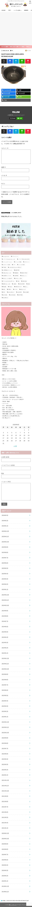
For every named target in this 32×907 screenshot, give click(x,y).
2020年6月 (5, 860)
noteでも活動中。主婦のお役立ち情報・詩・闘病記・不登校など (16, 46)
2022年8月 (5, 743)
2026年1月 (5, 526)
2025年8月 (5, 552)
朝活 (4, 289)
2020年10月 (5, 838)
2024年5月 (5, 632)
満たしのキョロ (12, 904)
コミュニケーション (7, 262)
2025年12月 (5, 531)
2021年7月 (5, 807)
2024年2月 (5, 648)
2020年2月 (5, 875)
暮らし (26, 286)
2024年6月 (5, 626)
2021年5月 (5, 817)
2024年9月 (5, 610)
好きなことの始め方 (7, 278)
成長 (29, 284)
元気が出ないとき (7, 272)
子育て (9, 10)
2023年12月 (5, 658)
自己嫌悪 (27, 292)
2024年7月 (5, 621)
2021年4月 (5, 822)
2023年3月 (5, 706)
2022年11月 (5, 727)
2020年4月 (5, 865)
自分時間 (19, 292)
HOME (3, 900)
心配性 (14, 284)
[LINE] (20, 118)
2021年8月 (5, 801)
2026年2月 (5, 520)
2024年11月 (5, 600)
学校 (18, 281)
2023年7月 (5, 685)
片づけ (15, 289)
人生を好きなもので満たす (15, 267)
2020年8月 (5, 849)
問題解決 (16, 272)
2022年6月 (5, 754)
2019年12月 (5, 886)
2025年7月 (5, 557)
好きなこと (24, 275)
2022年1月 (5, 775)
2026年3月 (5, 515)
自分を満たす (11, 292)
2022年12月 (5, 722)
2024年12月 (5, 595)
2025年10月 (5, 542)
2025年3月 (5, 579)
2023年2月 (5, 711)
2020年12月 (5, 833)
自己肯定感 (12, 295)
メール (4, 175)
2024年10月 (5, 605)
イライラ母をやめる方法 (23, 259)
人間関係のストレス (7, 270)
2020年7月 (5, 854)
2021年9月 (5, 796)
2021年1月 (5, 828)
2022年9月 (5, 738)
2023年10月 (5, 669)
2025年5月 (5, 568)
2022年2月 (5, 769)
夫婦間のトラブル (7, 275)
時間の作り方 (18, 286)
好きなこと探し (18, 278)
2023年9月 (5, 674)
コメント (4, 148)
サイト (3, 183)
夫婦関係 (16, 275)
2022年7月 (5, 748)
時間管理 (26, 10)
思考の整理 (22, 284)
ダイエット (27, 262)
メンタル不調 (21, 264)
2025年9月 (5, 547)
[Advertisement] (16, 29)
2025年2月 (5, 584)
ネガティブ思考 (6, 264)
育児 (4, 292)
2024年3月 (5, 642)
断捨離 (4, 286)
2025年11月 (5, 536)
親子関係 (20, 295)
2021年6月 (5, 812)
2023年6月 (5, 690)
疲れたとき (23, 289)
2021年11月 (5, 785)
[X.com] (12, 118)
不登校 (4, 267)
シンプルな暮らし (18, 10)
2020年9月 (5, 844)
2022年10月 (5, 732)
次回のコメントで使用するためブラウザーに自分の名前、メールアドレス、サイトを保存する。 (15, 194)
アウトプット (15, 256)
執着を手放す (24, 272)
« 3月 (15, 446)
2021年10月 (5, 791)
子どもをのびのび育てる (8, 281)
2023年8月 (5, 679)
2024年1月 (5, 653)
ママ (14, 264)
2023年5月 (5, 695)
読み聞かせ (5, 297)
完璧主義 (24, 281)
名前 (3, 167)
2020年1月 (5, 881)
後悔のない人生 (6, 284)
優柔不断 (17, 270)
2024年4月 (5, 637)
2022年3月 (5, 764)
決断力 (9, 289)
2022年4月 (5, 759)
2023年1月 (5, 716)
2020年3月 (5, 870)
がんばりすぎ (6, 256)
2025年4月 (5, 573)
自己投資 (5, 295)
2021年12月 (5, 780)
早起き (10, 286)
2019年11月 (5, 891)
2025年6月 (5, 563)
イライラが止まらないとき (9, 259)
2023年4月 (5, 701)
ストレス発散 (18, 262)
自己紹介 (4, 10)
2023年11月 (5, 663)
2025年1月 (5, 589)
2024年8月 (5, 616)
